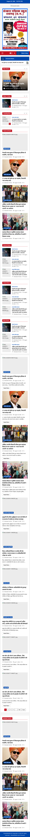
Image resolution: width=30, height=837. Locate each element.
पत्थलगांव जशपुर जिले (8, 546)
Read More (7, 388)
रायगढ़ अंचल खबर (15, 100)
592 (19, 709)
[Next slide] (27, 96)
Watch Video (24, 53)
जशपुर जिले (6, 687)
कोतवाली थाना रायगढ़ (8, 617)
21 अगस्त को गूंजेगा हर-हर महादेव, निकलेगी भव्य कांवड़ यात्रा (6, 103)
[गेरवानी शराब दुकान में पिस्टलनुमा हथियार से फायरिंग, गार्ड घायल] (15, 142)
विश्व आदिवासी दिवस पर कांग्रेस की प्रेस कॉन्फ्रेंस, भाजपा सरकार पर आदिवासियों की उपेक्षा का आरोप (14, 553)
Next (23, 709)
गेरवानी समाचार (7, 148)
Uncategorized (7, 228)
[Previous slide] (25, 96)
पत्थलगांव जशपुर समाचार (8, 512)
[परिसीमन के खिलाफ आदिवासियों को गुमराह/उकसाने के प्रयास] (15, 576)
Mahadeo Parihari (18, 105)
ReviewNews (14, 835)
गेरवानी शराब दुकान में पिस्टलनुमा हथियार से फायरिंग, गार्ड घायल (6, 252)
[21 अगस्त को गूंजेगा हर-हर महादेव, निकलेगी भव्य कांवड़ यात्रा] (15, 168)
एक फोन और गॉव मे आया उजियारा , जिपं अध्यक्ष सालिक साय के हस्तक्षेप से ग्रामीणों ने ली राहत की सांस (14, 658)
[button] (2, 53)
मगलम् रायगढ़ (6, 583)
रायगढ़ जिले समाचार (7, 200)
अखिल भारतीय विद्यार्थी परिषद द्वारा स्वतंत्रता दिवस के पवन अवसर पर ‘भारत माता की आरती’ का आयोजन (14, 206)
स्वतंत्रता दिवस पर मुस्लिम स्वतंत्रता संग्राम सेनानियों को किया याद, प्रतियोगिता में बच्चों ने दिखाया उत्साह (14, 234)
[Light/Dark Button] (11, 53)
